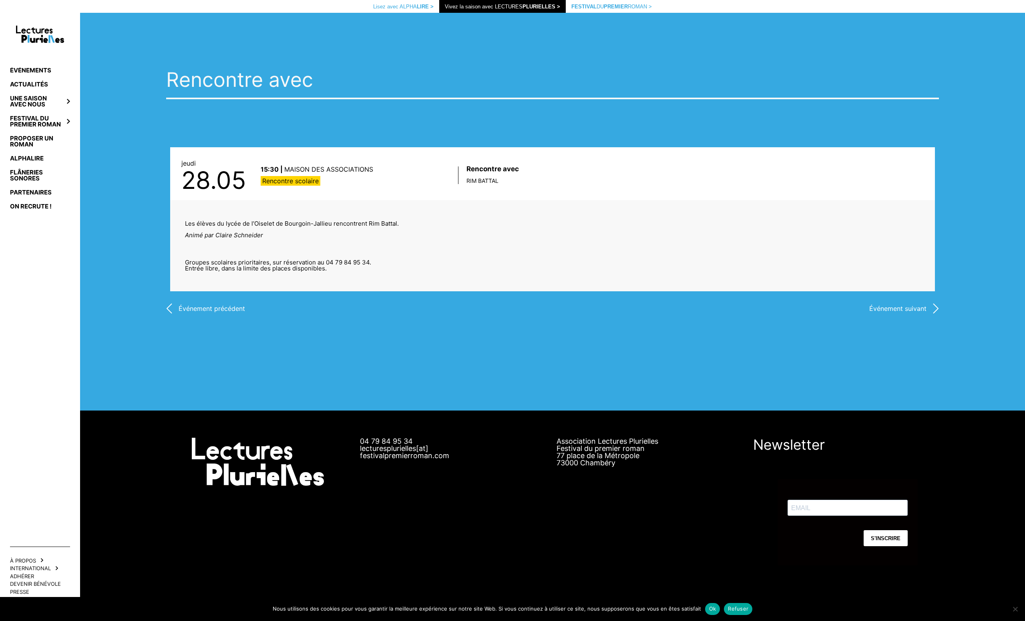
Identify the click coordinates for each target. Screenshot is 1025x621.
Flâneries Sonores (26, 175)
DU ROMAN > (611, 7)
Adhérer (22, 576)
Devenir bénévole (35, 584)
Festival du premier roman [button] (35, 121)
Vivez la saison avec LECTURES (502, 7)
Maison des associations (328, 169)
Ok (712, 608)
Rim (482, 180)
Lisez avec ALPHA (403, 7)
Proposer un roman (31, 141)
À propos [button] (23, 560)
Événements (30, 70)
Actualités (29, 84)
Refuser (738, 608)
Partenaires (31, 192)
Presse (19, 592)
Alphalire (27, 158)
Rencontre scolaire (290, 181)
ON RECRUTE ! (31, 206)
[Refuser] (1015, 609)
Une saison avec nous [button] (28, 101)
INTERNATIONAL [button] (30, 568)
